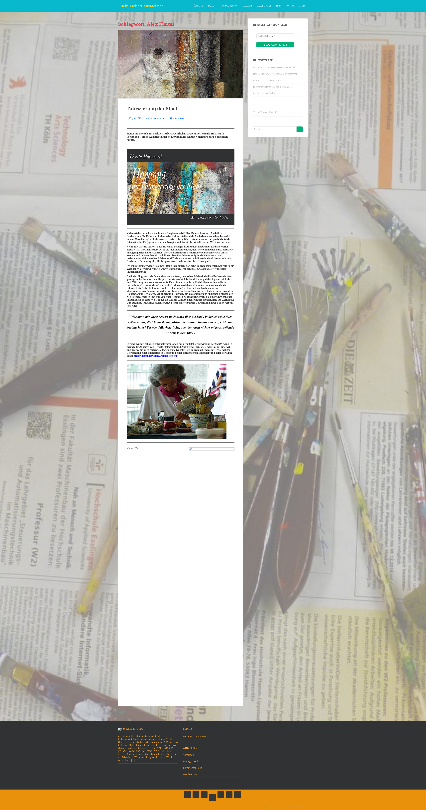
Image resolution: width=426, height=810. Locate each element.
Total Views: (261, 112)
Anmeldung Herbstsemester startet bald (274, 67)
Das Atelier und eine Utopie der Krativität (275, 73)
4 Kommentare (177, 118)
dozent (212, 5)
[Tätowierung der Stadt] (180, 64)
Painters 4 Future (296, 5)
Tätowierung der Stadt (152, 108)
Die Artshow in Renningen (267, 80)
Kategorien (227, 5)
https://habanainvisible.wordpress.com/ (156, 355)
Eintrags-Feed (190, 761)
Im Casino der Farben (264, 93)
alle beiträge (264, 5)
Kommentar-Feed (192, 767)
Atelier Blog (134, 728)
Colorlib (281, 806)
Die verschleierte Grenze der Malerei (272, 86)
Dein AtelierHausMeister (142, 6)
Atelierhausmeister (155, 118)
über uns (198, 5)
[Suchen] (300, 129)
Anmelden (188, 754)
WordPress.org (191, 774)
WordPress (302, 806)
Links (279, 5)
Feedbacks (247, 5)
